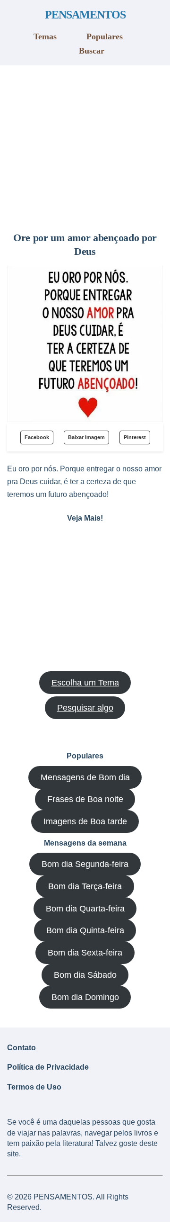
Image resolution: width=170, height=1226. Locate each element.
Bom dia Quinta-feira (85, 930)
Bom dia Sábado (85, 975)
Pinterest (135, 437)
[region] (85, 145)
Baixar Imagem (86, 437)
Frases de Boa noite (85, 799)
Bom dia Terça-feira (85, 886)
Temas (45, 36)
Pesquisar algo (85, 707)
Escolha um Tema (85, 682)
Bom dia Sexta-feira (85, 952)
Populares (104, 36)
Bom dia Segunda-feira (85, 864)
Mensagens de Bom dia (85, 777)
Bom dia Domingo (85, 997)
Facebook (37, 437)
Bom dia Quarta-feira (85, 908)
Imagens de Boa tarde (85, 821)
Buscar (91, 50)
